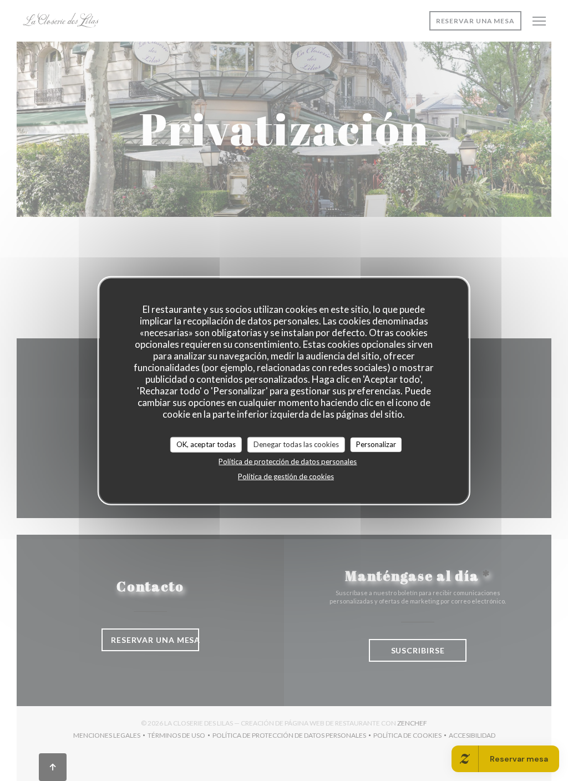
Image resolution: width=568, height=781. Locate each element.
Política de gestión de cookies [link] (286, 475)
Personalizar (376, 444)
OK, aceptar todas (206, 444)
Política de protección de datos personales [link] (288, 461)
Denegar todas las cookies (296, 444)
